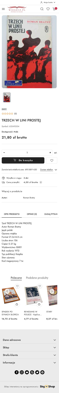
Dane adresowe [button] (12, 340)
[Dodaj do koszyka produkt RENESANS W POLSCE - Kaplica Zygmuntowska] (39, 304)
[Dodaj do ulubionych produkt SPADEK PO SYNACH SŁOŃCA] (17, 286)
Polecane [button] (16, 278)
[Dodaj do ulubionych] (51, 160)
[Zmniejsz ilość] (4, 152)
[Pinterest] (42, 372)
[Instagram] (22, 372)
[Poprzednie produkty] (7, 291)
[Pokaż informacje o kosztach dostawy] (40, 182)
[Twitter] (37, 372)
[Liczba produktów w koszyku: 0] (54, 9)
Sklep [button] (6, 347)
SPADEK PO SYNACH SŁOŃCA (10, 313)
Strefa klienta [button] (10, 355)
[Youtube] (27, 372)
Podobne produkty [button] (37, 278)
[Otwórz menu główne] (3, 9)
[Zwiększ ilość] (50, 152)
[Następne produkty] (51, 291)
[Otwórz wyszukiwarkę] (42, 9)
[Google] (32, 372)
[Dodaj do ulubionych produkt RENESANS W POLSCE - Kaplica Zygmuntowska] (40, 286)
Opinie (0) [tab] (32, 214)
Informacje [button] (9, 362)
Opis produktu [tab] (11, 214)
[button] (9, 113)
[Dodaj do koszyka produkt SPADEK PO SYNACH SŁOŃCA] (16, 304)
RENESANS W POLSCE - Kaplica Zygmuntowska (32, 313)
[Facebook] (17, 372)
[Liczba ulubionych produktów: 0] (48, 9)
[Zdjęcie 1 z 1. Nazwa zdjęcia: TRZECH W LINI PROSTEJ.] (7, 97)
